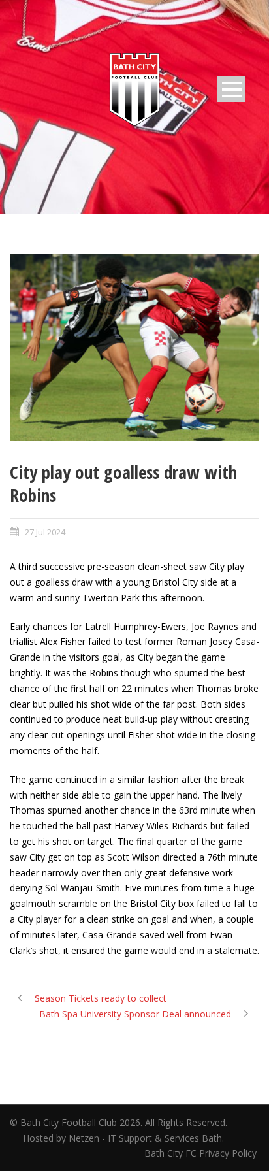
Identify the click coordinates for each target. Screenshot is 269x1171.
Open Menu (231, 89)
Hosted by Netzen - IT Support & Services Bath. (123, 1138)
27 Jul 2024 (45, 532)
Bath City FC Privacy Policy (201, 1153)
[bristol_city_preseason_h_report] (134, 347)
